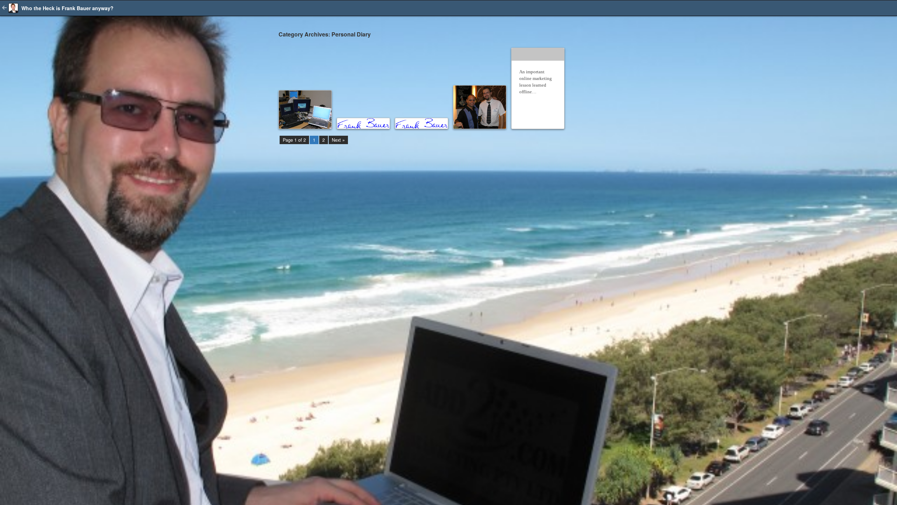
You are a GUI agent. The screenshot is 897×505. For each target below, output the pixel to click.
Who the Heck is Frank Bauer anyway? (67, 8)
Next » (338, 140)
